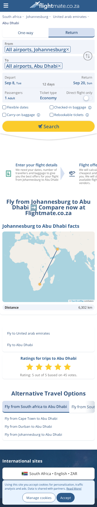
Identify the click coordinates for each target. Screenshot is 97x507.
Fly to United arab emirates (28, 333)
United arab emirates (70, 16)
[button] (6, 6)
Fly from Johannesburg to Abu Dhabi (33, 434)
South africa (11, 16)
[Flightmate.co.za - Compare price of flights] (54, 5)
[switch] (87, 56)
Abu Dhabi (10, 23)
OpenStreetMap (77, 300)
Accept (65, 497)
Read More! (73, 489)
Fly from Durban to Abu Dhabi (28, 426)
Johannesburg (37, 16)
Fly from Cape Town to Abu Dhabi (31, 418)
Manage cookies (39, 497)
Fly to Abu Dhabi (20, 345)
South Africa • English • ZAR (53, 473)
